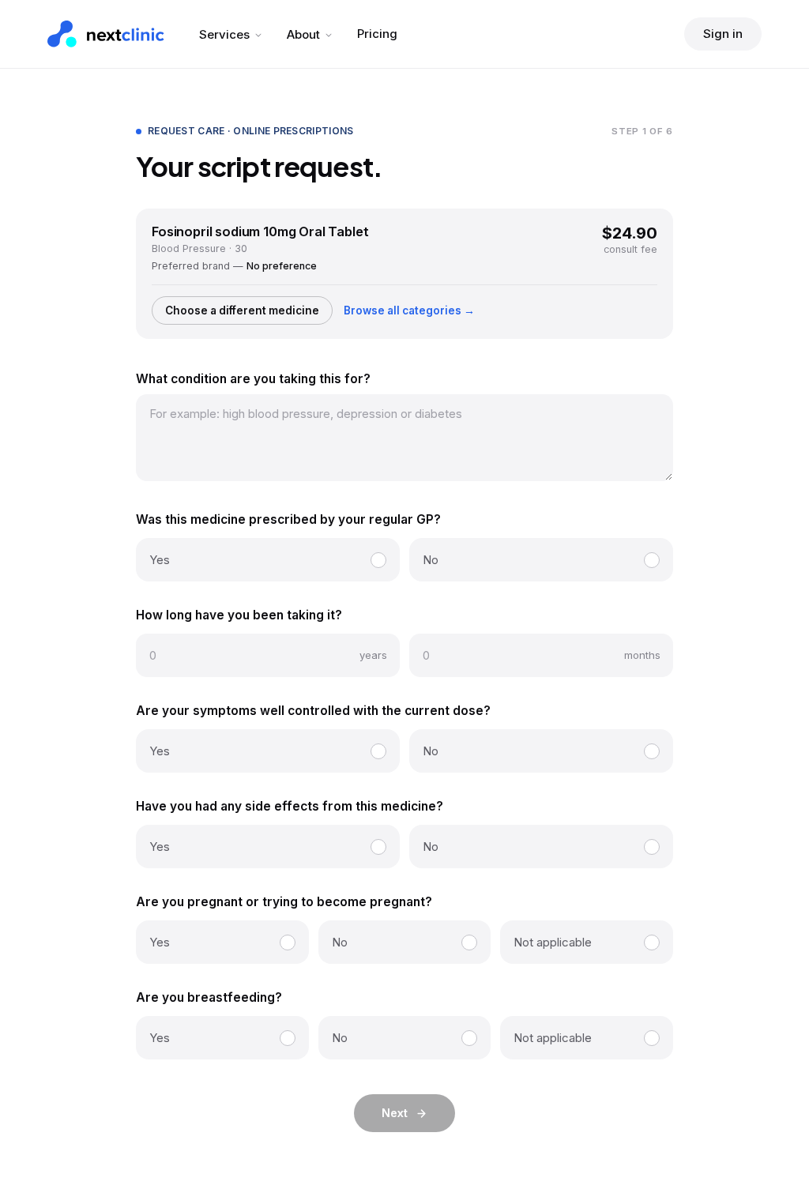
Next (395, 1112)
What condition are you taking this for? (253, 378)
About (303, 34)
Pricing (377, 33)
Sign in (723, 33)
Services (224, 34)
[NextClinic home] (105, 34)
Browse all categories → (409, 310)
